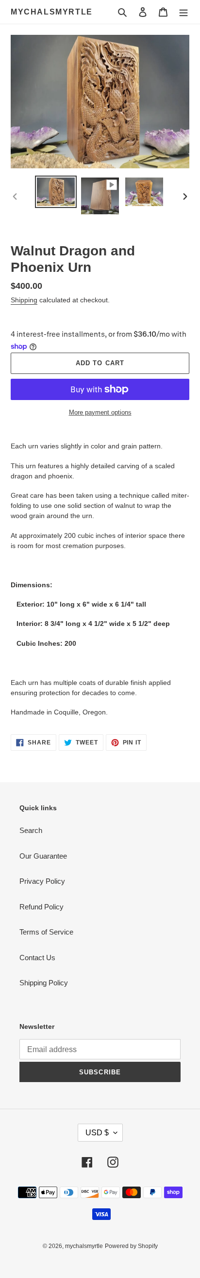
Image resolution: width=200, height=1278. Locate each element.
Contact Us (37, 957)
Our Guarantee (43, 856)
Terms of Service (46, 932)
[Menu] (183, 11)
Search (30, 830)
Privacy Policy (42, 881)
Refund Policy (41, 907)
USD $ (97, 1133)
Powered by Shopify (131, 1246)
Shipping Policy (43, 983)
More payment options (100, 412)
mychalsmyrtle (52, 12)
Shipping (24, 300)
